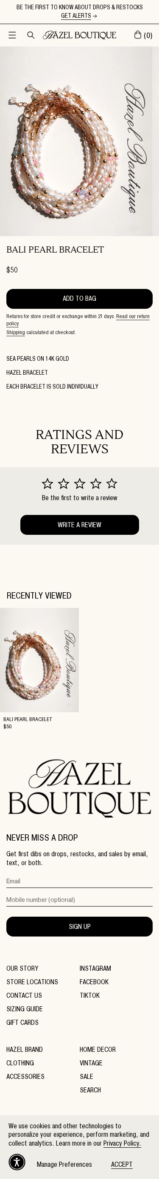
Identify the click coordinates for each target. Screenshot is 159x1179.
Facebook (94, 982)
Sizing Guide (24, 1009)
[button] (12, 35)
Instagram (95, 968)
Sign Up (80, 927)
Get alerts (76, 15)
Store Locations (32, 982)
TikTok (90, 995)
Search (90, 1090)
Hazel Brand (24, 1050)
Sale (86, 1077)
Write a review (79, 525)
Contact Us (24, 995)
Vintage (91, 1063)
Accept (122, 1164)
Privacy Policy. (122, 1143)
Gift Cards (22, 1022)
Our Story (22, 968)
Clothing (20, 1063)
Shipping (15, 332)
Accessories (25, 1077)
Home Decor (98, 1050)
